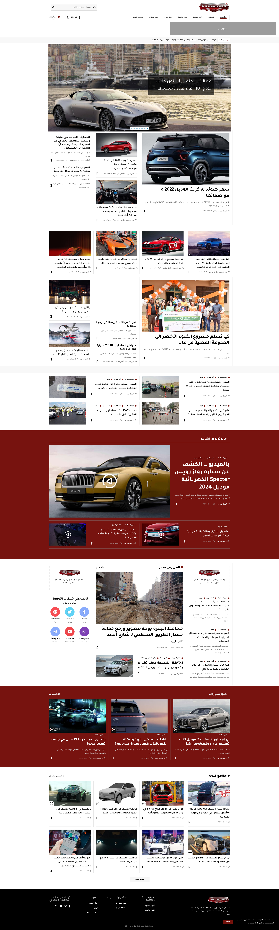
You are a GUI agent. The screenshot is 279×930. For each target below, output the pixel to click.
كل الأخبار (103, 568)
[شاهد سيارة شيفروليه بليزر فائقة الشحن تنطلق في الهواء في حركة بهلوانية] (209, 793)
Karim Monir (222, 358)
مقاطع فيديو (198, 458)
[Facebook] (84, 615)
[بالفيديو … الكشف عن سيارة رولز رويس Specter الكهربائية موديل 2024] (109, 481)
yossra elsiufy (222, 211)
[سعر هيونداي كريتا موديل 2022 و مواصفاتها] (185, 159)
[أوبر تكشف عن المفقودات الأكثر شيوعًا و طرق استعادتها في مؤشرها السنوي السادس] (70, 842)
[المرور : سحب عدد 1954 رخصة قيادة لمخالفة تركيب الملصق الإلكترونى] (67, 387)
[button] (52, 40)
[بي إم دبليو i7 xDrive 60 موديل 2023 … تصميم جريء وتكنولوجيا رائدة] (201, 716)
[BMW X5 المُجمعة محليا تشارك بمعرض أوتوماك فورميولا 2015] (114, 666)
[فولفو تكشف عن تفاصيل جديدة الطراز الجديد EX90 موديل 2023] (116, 793)
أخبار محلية (120, 174)
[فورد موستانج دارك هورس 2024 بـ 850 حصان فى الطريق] (163, 243)
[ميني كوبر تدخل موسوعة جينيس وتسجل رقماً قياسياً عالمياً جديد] (163, 842)
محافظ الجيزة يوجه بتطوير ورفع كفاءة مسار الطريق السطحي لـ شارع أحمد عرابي (142, 635)
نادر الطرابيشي (176, 674)
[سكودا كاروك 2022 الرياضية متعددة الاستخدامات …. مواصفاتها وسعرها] (116, 145)
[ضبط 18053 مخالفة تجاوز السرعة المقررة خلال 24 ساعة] (67, 413)
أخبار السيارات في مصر (69, 184)
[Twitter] (69, 615)
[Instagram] (84, 635)
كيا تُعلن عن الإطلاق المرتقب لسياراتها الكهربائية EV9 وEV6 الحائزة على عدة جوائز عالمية (212, 263)
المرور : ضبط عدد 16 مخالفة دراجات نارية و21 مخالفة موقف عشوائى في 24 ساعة (208, 386)
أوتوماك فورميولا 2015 (148, 658)
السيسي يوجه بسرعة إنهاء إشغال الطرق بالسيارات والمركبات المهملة (209, 637)
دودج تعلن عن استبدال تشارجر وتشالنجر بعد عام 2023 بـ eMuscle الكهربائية (117, 534)
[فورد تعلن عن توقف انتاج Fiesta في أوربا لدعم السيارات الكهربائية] (163, 793)
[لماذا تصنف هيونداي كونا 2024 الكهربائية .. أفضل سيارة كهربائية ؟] (139, 716)
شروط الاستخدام (254, 923)
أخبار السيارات (129, 174)
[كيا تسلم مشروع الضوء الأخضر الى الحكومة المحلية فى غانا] (185, 306)
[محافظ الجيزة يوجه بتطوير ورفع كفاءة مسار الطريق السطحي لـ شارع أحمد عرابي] (139, 598)
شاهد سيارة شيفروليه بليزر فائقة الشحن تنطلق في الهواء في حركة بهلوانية (209, 813)
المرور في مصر (169, 567)
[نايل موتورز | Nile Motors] (214, 7)
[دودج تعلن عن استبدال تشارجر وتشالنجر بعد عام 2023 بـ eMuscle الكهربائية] (67, 534)
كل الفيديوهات (58, 776)
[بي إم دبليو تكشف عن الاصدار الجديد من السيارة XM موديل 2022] (209, 842)
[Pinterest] (55, 615)
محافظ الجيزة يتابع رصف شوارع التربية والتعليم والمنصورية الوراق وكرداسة (209, 606)
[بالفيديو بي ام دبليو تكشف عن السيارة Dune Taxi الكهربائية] (70, 793)
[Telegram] (55, 635)
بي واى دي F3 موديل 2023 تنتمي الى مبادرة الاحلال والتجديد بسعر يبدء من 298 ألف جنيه (117, 211)
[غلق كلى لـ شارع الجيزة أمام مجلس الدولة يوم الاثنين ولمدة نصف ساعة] (160, 413)
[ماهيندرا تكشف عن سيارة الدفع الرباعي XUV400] (116, 842)
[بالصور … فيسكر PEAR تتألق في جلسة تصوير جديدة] (77, 716)
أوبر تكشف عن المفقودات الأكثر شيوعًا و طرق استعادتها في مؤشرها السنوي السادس (72, 862)
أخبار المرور (210, 377)
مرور (201, 377)
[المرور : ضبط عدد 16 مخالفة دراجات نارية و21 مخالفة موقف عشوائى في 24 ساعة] (160, 387)
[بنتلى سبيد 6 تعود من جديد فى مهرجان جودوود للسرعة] (69, 292)
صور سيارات (223, 735)
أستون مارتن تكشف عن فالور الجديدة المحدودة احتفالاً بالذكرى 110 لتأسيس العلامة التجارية (72, 263)
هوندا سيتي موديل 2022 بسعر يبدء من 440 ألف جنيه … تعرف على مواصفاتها (184, 40)
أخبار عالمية (213, 272)
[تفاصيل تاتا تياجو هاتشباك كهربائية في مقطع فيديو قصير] (160, 534)
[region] (139, 87)
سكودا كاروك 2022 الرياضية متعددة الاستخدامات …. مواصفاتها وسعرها (120, 164)
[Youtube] (69, 635)
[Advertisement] (143, 6)
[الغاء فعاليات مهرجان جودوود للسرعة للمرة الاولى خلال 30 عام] (69, 335)
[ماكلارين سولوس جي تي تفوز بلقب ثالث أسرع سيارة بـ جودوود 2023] (116, 243)
